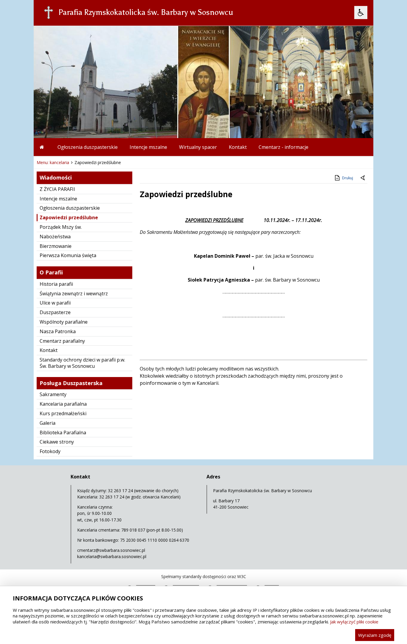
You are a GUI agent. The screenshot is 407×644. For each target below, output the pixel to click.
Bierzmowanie (56, 246)
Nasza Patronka (58, 331)
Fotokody (50, 451)
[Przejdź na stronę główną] (43, 147)
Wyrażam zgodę (374, 635)
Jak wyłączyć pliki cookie (354, 622)
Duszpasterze (55, 312)
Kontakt (238, 147)
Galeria (47, 423)
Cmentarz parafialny (62, 341)
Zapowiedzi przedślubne (69, 217)
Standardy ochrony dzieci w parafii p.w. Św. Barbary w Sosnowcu (82, 362)
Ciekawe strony (57, 441)
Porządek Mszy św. (61, 227)
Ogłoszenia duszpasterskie (88, 147)
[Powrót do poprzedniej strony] (363, 178)
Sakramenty (53, 394)
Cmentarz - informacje (283, 147)
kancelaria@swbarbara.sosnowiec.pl (111, 556)
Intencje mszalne (148, 147)
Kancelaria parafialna (63, 404)
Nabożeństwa (55, 236)
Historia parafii (56, 284)
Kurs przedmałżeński (63, 413)
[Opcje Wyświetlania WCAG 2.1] (360, 12)
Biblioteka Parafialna (63, 432)
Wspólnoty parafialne (64, 322)
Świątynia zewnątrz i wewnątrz (74, 293)
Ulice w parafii (55, 302)
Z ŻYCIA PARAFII (57, 189)
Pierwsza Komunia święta (68, 255)
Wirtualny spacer (198, 147)
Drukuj (347, 177)
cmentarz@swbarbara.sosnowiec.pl (111, 550)
